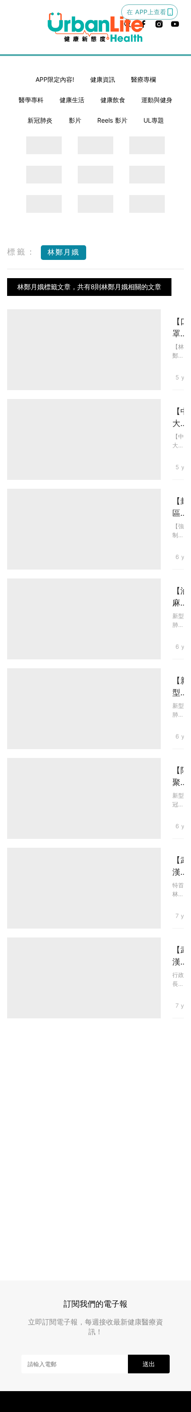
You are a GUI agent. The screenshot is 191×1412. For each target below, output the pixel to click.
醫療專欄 (143, 79)
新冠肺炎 (40, 120)
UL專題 (153, 120)
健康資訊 (102, 79)
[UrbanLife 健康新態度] (95, 27)
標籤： (21, 251)
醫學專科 (31, 100)
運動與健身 (156, 100)
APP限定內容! (55, 79)
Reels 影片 (112, 120)
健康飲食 (112, 100)
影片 (75, 120)
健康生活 (72, 100)
